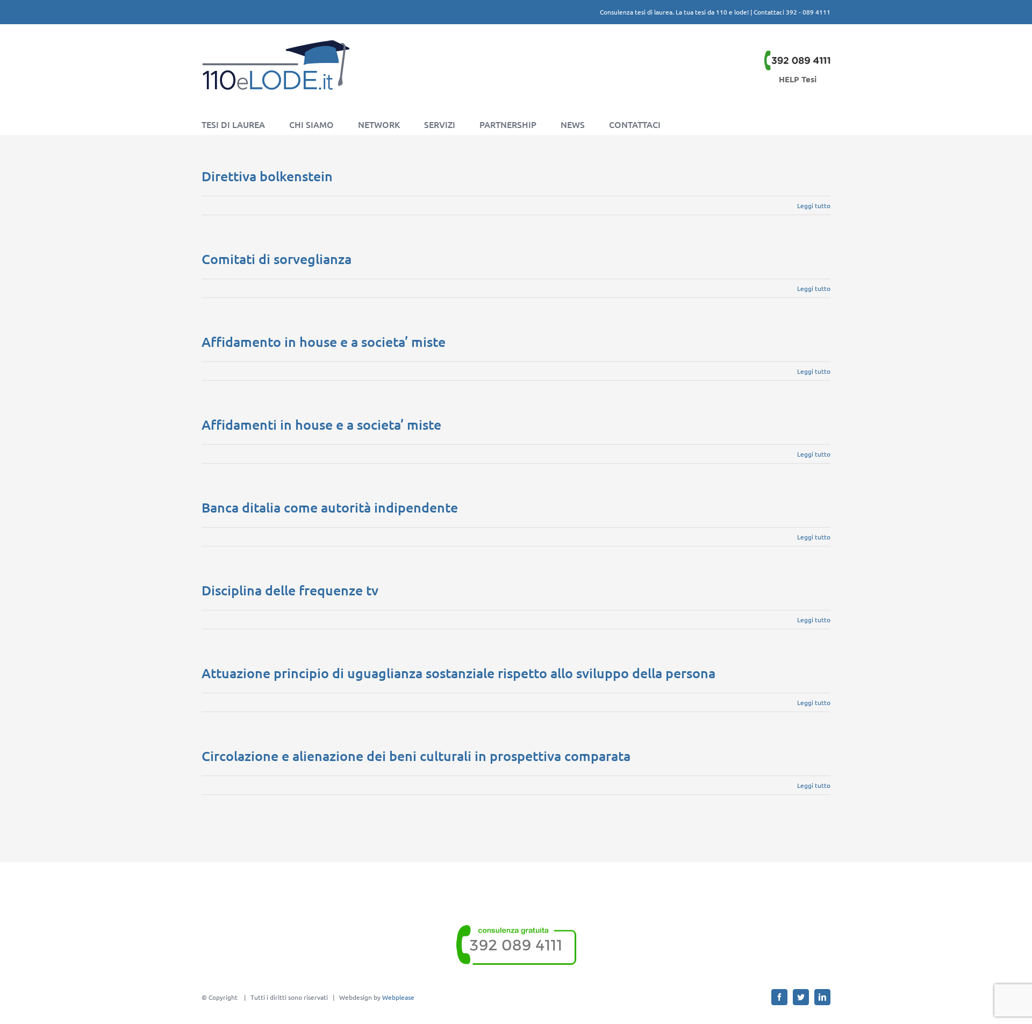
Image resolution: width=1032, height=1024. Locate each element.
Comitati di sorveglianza (277, 258)
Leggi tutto (813, 205)
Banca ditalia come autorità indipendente (330, 507)
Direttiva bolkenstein (267, 175)
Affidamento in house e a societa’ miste (324, 341)
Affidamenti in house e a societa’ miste (321, 424)
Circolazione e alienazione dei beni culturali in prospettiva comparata (416, 755)
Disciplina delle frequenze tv (290, 590)
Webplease (398, 997)
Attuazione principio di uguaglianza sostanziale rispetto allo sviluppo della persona (458, 672)
